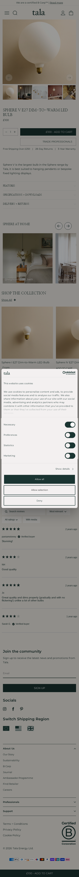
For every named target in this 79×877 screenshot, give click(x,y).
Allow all (39, 479)
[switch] (70, 435)
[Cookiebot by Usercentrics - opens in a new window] (59, 373)
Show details (62, 469)
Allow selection (39, 490)
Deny (39, 500)
